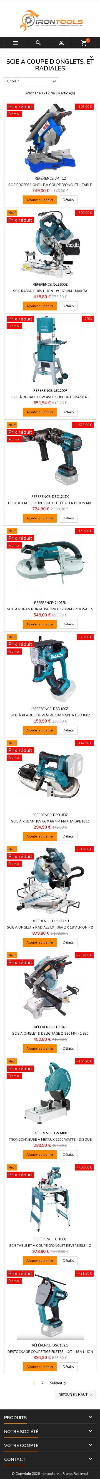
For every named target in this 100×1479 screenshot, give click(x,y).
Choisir (32, 81)
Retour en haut (76, 1394)
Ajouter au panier (39, 200)
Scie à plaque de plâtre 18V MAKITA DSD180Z (50, 715)
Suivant (58, 1383)
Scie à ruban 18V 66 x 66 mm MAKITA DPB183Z (50, 821)
